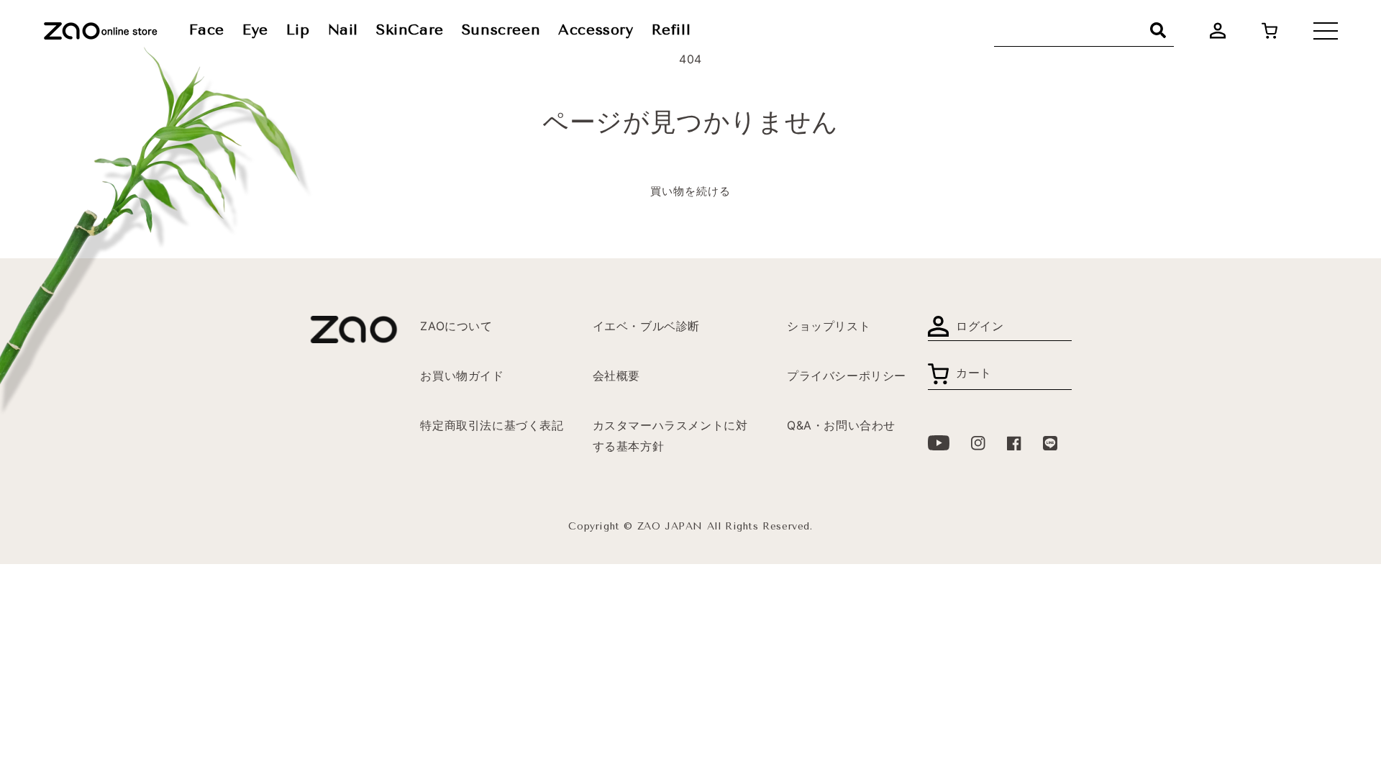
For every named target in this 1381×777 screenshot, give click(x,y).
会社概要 (616, 375)
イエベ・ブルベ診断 (646, 326)
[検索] (1158, 30)
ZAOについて (456, 326)
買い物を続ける (690, 191)
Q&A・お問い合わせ (841, 425)
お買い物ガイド (461, 375)
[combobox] (1084, 30)
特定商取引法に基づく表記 (491, 425)
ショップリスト (828, 326)
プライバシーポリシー (846, 375)
